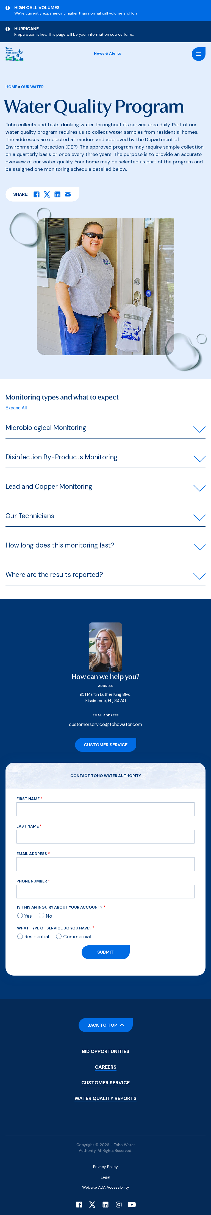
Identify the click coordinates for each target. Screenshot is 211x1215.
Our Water (32, 86)
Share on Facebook (36, 194)
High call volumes (37, 7)
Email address (105, 715)
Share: (20, 194)
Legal (105, 1177)
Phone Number (31, 881)
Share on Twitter (47, 194)
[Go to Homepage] (14, 54)
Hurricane (26, 29)
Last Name (27, 826)
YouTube (132, 1204)
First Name (28, 798)
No (49, 916)
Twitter (92, 1204)
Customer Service (105, 745)
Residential (36, 936)
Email (68, 194)
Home (11, 86)
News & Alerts (107, 53)
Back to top (102, 1025)
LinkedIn (105, 1204)
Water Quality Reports (105, 1098)
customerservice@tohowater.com (105, 724)
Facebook (79, 1204)
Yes (28, 916)
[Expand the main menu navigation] (199, 54)
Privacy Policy (105, 1166)
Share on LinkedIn (57, 194)
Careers (105, 1067)
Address (105, 686)
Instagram (119, 1204)
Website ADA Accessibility (105, 1187)
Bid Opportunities (105, 1051)
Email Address (31, 853)
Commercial (77, 936)
